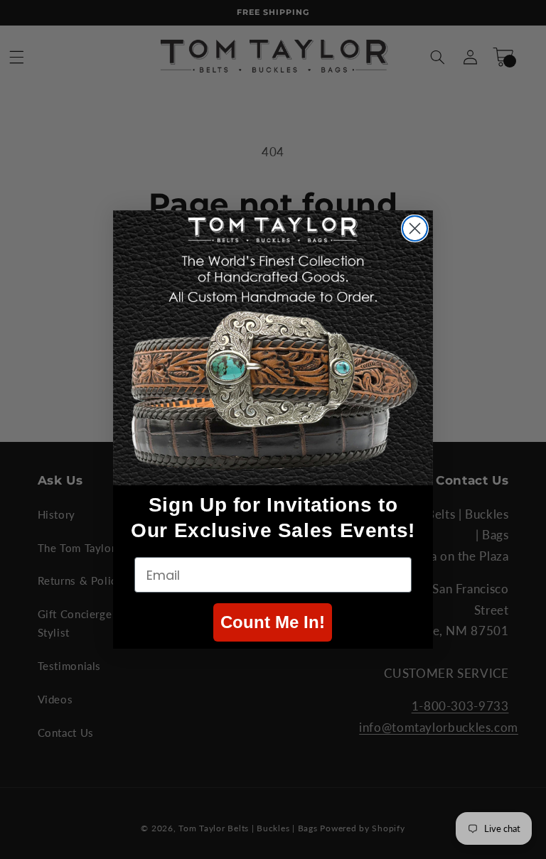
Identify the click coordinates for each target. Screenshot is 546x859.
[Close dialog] (414, 228)
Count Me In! (272, 622)
